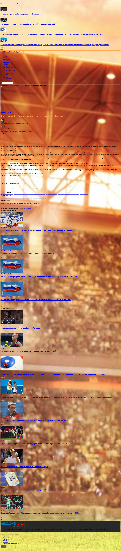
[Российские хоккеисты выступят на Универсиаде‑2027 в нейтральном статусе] (12, 485)
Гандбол (8, 76)
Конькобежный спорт (11, 71)
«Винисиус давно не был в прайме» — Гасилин (20, 14)
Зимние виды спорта (11, 67)
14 (1, 517)
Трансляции (9, 78)
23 (1, 471)
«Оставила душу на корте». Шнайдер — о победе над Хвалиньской (28, 24)
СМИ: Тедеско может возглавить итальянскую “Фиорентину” (21, 203)
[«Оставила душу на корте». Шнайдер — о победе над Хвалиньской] (4, 21)
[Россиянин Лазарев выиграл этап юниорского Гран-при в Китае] (12, 249)
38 (1, 258)
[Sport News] (12, 3)
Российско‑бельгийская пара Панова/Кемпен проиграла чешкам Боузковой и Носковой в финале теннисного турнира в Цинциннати (55, 45)
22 (1, 448)
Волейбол (6, 62)
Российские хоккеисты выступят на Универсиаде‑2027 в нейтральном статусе (33, 490)
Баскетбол (6, 59)
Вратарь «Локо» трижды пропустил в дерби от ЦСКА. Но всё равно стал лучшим (34, 444)
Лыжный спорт (9, 73)
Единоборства (7, 60)
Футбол (5, 56)
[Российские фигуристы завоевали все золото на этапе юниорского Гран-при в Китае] (12, 295)
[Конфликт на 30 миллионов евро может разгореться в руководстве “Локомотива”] (12, 416)
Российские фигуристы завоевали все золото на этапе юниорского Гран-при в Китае (36, 300)
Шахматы (8, 77)
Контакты (5, 542)
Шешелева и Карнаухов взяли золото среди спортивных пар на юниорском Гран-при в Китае (39, 277)
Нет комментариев (23, 123)
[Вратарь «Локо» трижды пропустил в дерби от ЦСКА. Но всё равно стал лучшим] (12, 439)
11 (1, 332)
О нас (4, 536)
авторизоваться (27, 208)
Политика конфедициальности (11, 543)
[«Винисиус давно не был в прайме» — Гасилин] (4, 11)
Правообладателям (7, 539)
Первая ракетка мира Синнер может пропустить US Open (24, 467)
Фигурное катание (10, 70)
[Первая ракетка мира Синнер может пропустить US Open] (12, 462)
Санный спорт (9, 74)
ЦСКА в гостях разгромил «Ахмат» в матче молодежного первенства (23, 198)
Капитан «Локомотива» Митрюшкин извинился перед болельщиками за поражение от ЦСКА (40, 513)
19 (1, 281)
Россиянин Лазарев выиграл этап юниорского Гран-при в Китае (27, 254)
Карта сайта (6, 540)
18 (1, 425)
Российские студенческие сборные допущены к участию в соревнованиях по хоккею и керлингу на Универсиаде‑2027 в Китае (52, 34)
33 (1, 304)
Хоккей (5, 58)
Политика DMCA (7, 538)
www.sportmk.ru (10, 191)
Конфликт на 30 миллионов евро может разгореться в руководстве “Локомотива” (35, 421)
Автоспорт (6, 65)
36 (1, 234)
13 (1, 401)
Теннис (5, 63)
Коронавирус (9, 69)
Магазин (5, 55)
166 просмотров (5, 123)
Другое (5, 66)
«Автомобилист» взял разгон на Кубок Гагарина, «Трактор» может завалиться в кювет (37, 230)
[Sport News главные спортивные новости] (13, 526)
